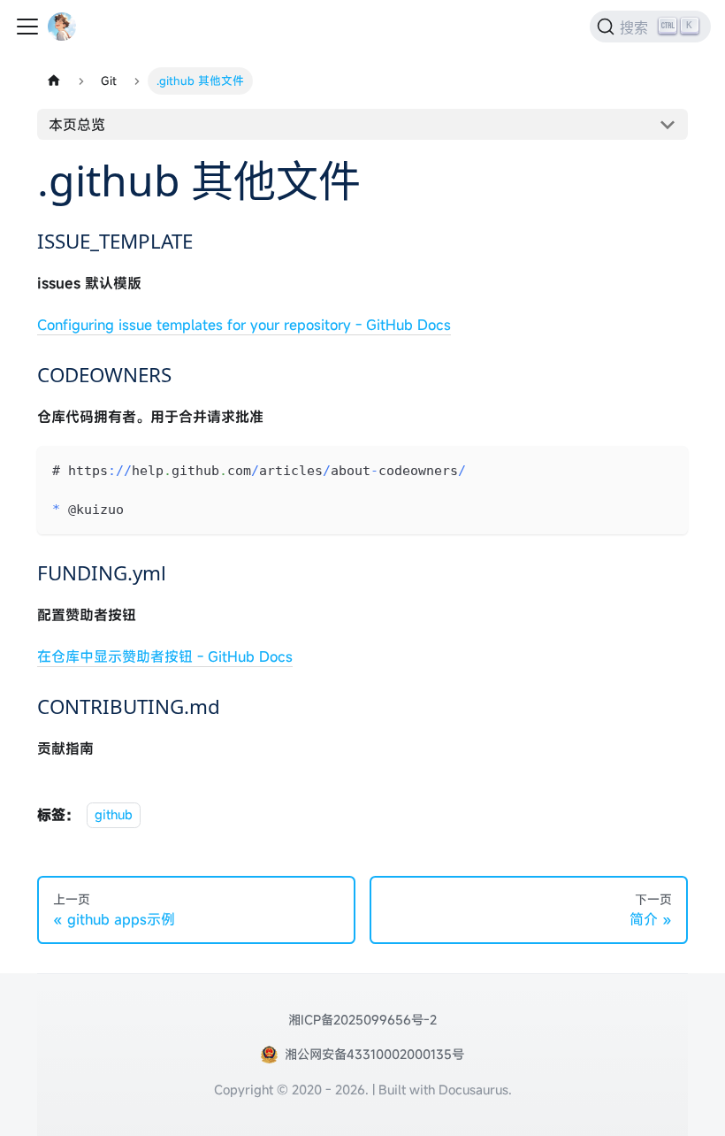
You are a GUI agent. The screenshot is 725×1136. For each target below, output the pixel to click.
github (114, 815)
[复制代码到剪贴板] (666, 467)
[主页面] (54, 81)
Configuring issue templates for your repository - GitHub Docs (244, 324)
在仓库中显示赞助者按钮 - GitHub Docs (165, 656)
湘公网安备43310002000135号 (374, 1054)
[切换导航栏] (27, 26)
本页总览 (77, 124)
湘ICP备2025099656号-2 (362, 1019)
